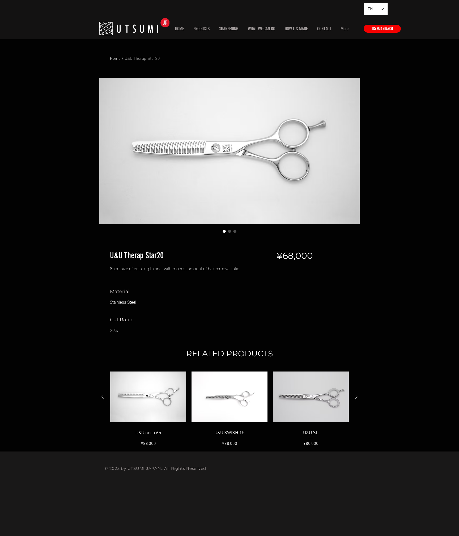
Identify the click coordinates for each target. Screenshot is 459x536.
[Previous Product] (102, 397)
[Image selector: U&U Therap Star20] (224, 231)
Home (115, 58)
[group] (229, 407)
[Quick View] (148, 396)
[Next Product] (356, 397)
